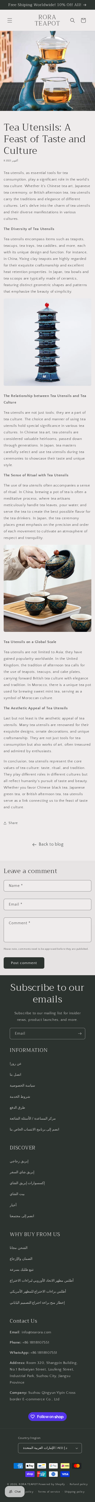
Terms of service (49, 1491)
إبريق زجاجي (19, 1161)
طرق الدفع (17, 1108)
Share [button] (13, 823)
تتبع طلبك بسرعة (22, 1270)
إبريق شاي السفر (22, 1172)
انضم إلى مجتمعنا (22, 1216)
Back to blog (51, 844)
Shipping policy (75, 1491)
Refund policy (79, 1484)
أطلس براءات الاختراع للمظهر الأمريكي (38, 1292)
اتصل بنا (15, 1075)
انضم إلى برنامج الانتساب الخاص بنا (34, 1129)
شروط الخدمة (20, 1097)
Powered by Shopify (51, 1484)
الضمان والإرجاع (21, 1259)
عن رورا (15, 1064)
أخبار (13, 1205)
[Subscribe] (79, 1033)
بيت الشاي (17, 1194)
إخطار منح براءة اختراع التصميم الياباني (37, 1303)
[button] (9, 20)
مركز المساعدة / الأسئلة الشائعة (33, 1119)
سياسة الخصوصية (22, 1086)
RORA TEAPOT (28, 1484)
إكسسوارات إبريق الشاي (27, 1183)
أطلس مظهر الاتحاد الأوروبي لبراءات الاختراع (42, 1281)
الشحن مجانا (19, 1248)
